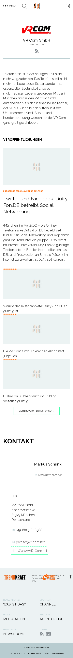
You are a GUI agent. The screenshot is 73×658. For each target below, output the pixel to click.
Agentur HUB (51, 619)
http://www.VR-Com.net (29, 551)
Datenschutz (17, 653)
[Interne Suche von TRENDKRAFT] (24, 6)
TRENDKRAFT (42, 647)
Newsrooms (14, 634)
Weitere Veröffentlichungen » (36, 411)
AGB (46, 653)
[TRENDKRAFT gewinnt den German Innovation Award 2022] (48, 579)
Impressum (58, 653)
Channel (48, 604)
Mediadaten (14, 619)
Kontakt (48, 634)
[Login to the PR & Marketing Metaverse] (68, 6)
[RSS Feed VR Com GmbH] (37, 51)
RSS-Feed (42, 633)
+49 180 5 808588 (29, 530)
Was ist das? (14, 604)
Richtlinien (34, 653)
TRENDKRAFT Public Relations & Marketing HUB (37, 6)
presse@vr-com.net (50, 474)
